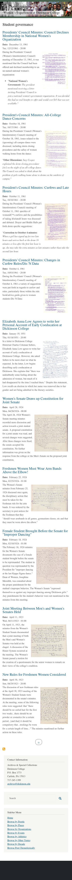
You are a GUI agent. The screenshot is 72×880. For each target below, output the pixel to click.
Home (10, 817)
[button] (55, 69)
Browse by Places (15, 825)
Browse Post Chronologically (21, 847)
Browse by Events (15, 832)
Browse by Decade (16, 844)
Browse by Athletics (16, 836)
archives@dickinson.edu (18, 783)
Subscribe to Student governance (4, 749)
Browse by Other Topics (18, 840)
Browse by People (15, 821)
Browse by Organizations (19, 829)
